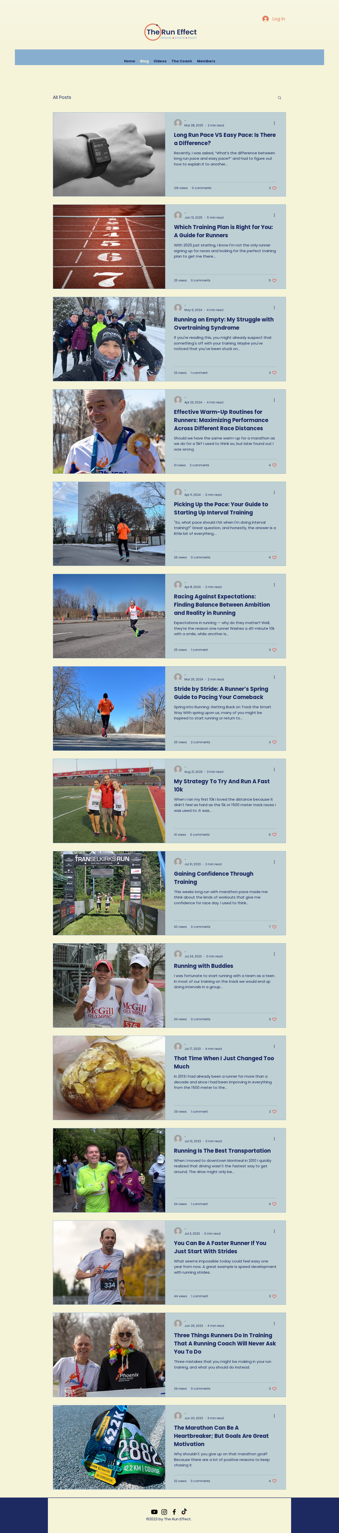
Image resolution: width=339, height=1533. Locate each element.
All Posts (62, 97)
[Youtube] (154, 1512)
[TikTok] (184, 1512)
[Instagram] (164, 1512)
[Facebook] (174, 1512)
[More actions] (276, 123)
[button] (316, 61)
